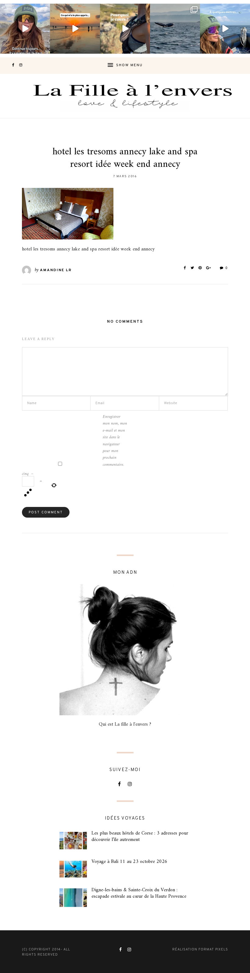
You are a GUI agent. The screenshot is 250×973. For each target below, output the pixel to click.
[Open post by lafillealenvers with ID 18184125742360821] (225, 29)
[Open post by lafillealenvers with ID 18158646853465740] (175, 29)
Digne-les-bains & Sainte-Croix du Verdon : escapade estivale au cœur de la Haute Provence (138, 893)
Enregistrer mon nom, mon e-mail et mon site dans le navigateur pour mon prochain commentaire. (115, 441)
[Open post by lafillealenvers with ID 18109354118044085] (25, 29)
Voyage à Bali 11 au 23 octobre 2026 (129, 861)
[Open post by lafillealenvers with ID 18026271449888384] (75, 29)
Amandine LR (56, 270)
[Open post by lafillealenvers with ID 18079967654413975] (125, 29)
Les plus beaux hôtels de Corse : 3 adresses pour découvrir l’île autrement (139, 836)
